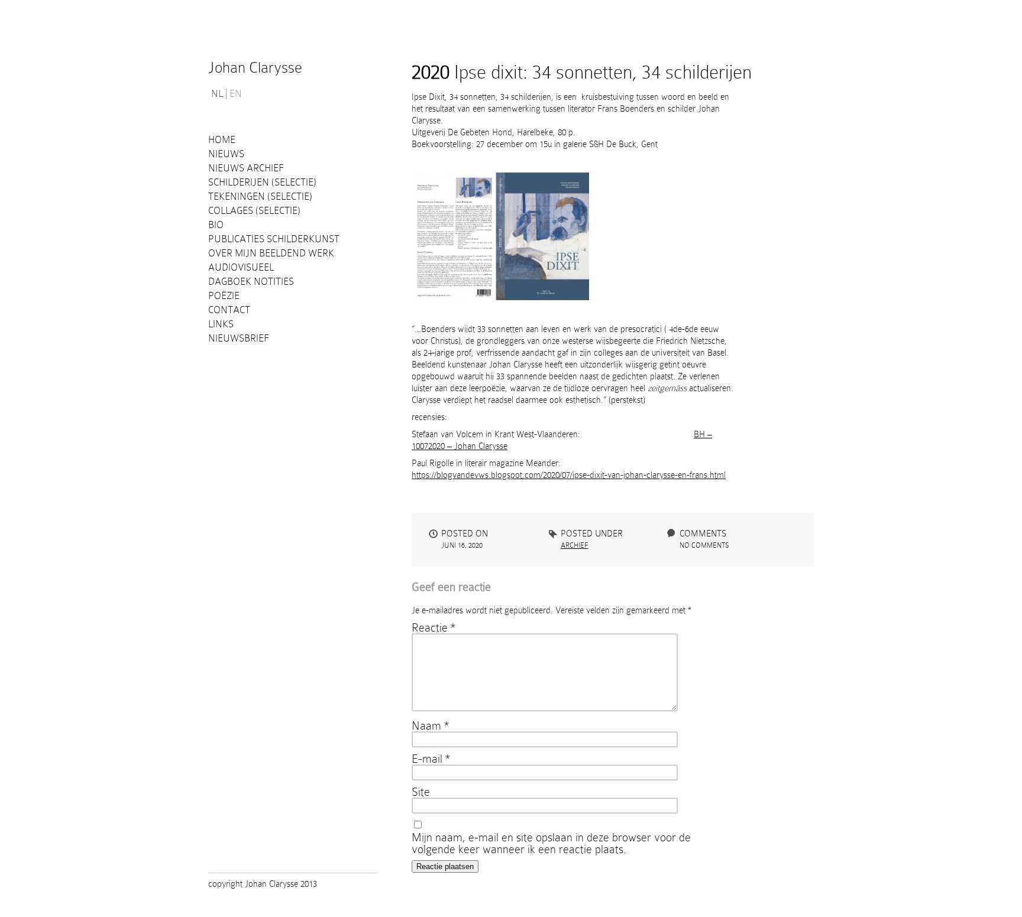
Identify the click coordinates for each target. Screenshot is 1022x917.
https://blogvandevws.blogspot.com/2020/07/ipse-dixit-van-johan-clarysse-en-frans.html (569, 475)
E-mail (431, 759)
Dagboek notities (251, 281)
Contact (229, 310)
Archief (574, 545)
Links (221, 324)
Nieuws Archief (246, 168)
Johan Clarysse (255, 67)
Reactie (433, 627)
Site (421, 792)
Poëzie (224, 295)
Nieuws (226, 154)
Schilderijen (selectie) (262, 182)
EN (235, 94)
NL (217, 94)
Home (221, 139)
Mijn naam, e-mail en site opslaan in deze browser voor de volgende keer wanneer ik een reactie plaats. (551, 843)
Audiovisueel (241, 267)
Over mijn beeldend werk (271, 253)
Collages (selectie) (254, 210)
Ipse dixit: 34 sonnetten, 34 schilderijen (582, 72)
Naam (430, 725)
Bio (216, 224)
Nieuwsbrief (238, 338)
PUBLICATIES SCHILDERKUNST (273, 239)
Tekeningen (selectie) (260, 196)
